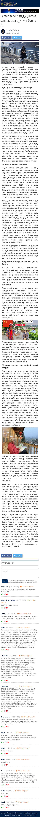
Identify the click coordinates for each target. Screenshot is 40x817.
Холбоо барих (18, 813)
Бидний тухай (27, 813)
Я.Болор (9, 30)
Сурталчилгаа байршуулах (7, 813)
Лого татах (35, 813)
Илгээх (4, 581)
